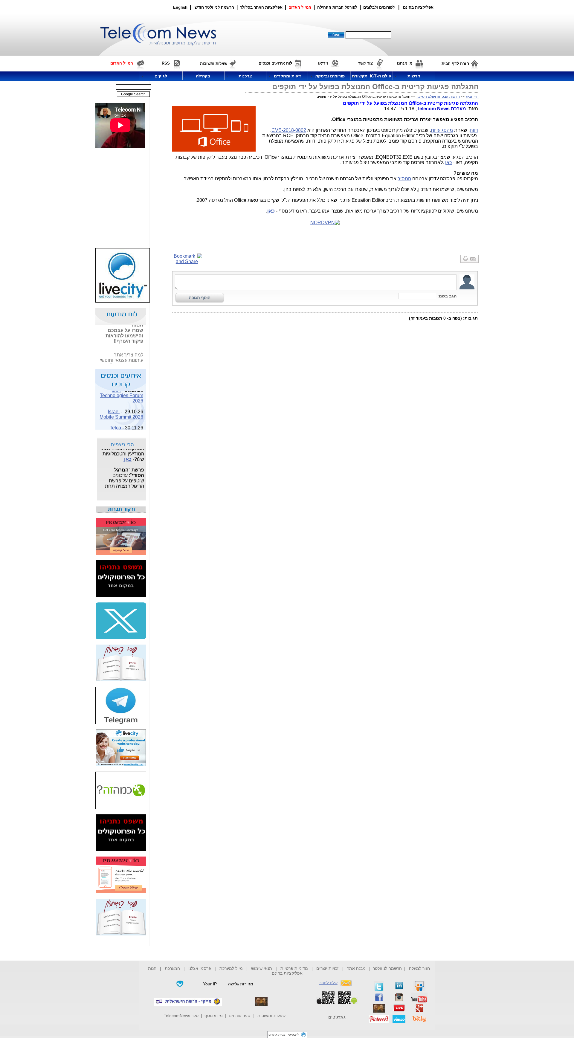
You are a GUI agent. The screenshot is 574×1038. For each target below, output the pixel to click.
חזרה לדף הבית (455, 63)
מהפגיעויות (442, 130)
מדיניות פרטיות (294, 968)
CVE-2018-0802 (288, 130)
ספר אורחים (239, 1015)
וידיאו (323, 63)
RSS (166, 63)
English (180, 7)
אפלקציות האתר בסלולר (261, 7)
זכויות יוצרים (327, 968)
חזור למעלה (419, 968)
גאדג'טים (337, 1017)
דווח (474, 130)
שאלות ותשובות (271, 1015)
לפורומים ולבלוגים (379, 7)
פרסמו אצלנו (200, 968)
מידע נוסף (213, 1015)
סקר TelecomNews (181, 1015)
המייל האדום (299, 7)
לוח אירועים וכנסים (275, 63)
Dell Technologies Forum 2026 (121, 392)
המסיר (404, 178)
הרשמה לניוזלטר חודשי (214, 7)
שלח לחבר (328, 982)
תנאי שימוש (261, 968)
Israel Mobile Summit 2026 (121, 411)
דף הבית (472, 96)
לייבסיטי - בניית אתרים (283, 1034)
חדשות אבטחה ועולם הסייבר (438, 96)
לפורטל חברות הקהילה (337, 7)
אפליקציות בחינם (287, 973)
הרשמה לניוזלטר (387, 968)
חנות (152, 968)
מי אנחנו (404, 63)
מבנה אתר (356, 968)
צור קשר (365, 63)
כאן (448, 162)
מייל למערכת (231, 968)
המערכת (172, 968)
